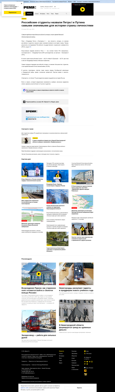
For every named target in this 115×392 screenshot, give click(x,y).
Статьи (61, 353)
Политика (24, 18)
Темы (60, 360)
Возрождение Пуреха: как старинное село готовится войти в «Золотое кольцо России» (39, 289)
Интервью (61, 355)
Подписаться (12, 12)
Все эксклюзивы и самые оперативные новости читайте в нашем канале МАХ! (45, 90)
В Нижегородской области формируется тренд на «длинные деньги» (75, 326)
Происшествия (75, 365)
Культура (74, 360)
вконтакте (85, 361)
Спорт (73, 358)
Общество (74, 355)
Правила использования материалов (30, 378)
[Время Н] (29, 7)
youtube (87, 361)
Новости (61, 351)
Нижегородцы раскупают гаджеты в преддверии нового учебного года (76, 287)
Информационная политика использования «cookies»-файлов (36, 381)
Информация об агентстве (28, 376)
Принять (79, 387)
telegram (89, 361)
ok (92, 361)
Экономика (74, 353)
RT (30, 47)
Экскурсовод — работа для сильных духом (39, 335)
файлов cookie (25, 387)
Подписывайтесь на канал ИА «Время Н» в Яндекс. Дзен (42, 101)
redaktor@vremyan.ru (29, 373)
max (87, 364)
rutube (85, 364)
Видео (60, 362)
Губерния (74, 362)
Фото (60, 358)
